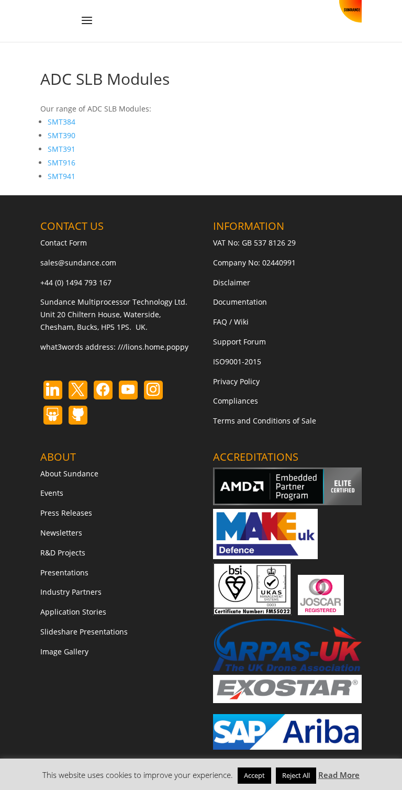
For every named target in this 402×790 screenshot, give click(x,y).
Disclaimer (231, 282)
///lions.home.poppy (153, 347)
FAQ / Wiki (231, 322)
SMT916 (61, 163)
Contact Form (63, 243)
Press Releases (66, 513)
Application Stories (73, 612)
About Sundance (69, 474)
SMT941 (61, 176)
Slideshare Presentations (84, 632)
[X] (78, 390)
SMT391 (61, 149)
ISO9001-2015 (237, 361)
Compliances (235, 401)
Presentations (64, 572)
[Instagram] (128, 390)
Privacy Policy (236, 381)
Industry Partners (71, 592)
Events (51, 493)
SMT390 (61, 135)
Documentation (240, 302)
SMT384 (61, 122)
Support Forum (239, 342)
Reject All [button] (296, 775)
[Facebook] (103, 390)
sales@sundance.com (78, 263)
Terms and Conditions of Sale (264, 421)
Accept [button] (254, 775)
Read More (339, 775)
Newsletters (61, 533)
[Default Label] (52, 390)
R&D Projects (62, 553)
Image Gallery (64, 652)
